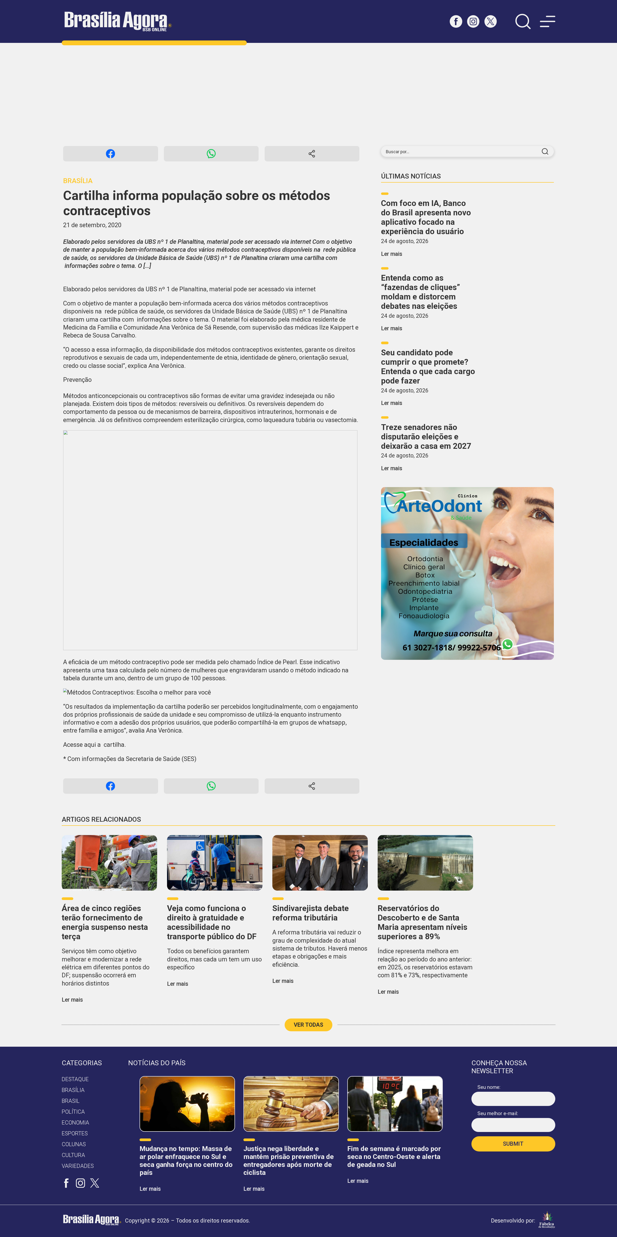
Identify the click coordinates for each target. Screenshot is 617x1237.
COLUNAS (74, 1144)
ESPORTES (75, 1133)
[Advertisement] (308, 94)
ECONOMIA (75, 1122)
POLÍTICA (73, 1112)
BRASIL (71, 1101)
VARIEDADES (78, 1166)
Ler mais (391, 254)
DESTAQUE (75, 1079)
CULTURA (73, 1155)
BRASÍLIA (73, 1090)
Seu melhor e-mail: (497, 1113)
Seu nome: (488, 1087)
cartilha (114, 744)
